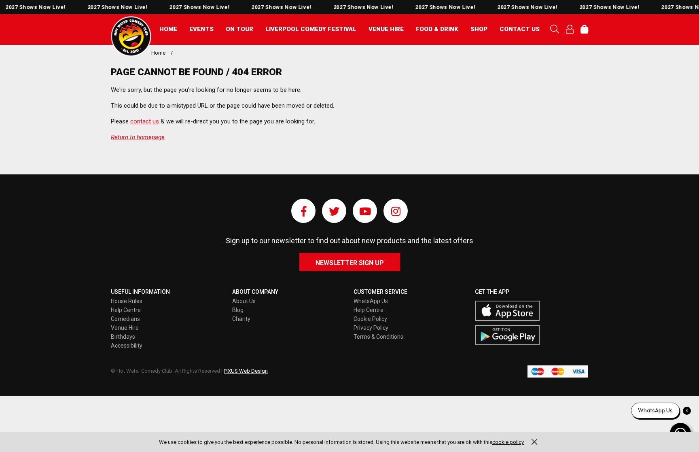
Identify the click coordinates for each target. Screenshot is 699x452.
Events (201, 29)
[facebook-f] (303, 211)
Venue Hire (386, 29)
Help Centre (126, 310)
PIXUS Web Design (246, 371)
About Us (244, 301)
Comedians (125, 319)
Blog (238, 310)
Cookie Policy (370, 319)
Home (168, 29)
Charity (241, 319)
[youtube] (365, 211)
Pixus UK (131, 36)
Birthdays (123, 336)
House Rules (126, 301)
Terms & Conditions (378, 336)
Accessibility (126, 345)
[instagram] (395, 211)
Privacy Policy (371, 328)
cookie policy (508, 442)
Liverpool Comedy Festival (310, 29)
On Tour (239, 29)
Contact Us (520, 29)
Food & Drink (437, 29)
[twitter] (334, 211)
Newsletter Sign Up (350, 263)
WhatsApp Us (371, 301)
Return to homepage (138, 137)
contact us (144, 121)
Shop (478, 29)
